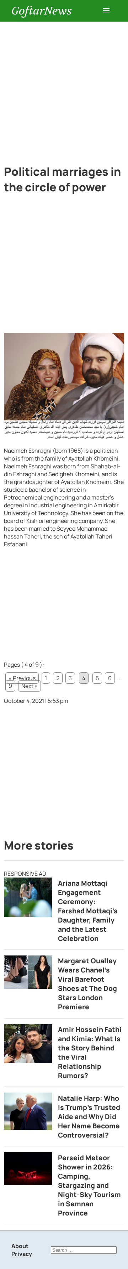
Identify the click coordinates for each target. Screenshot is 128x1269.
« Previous (22, 678)
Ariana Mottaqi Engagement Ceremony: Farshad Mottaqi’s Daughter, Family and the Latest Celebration (88, 911)
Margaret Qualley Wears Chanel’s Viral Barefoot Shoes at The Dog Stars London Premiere (87, 983)
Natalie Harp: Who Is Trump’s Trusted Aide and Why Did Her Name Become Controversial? (89, 1117)
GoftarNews (41, 11)
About (19, 1246)
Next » (29, 686)
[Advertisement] (64, 89)
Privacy (21, 1254)
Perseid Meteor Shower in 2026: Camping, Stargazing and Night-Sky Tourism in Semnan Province (89, 1185)
